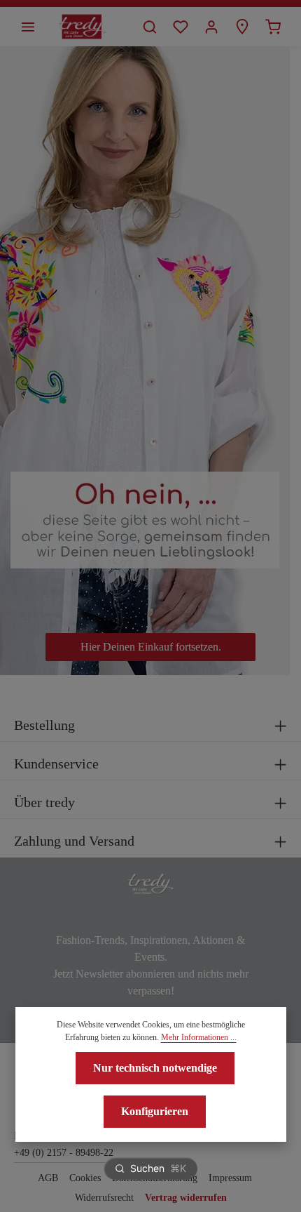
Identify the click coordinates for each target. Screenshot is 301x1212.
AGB (48, 1178)
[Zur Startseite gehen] (82, 26)
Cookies (85, 1178)
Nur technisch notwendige (155, 1068)
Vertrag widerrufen (186, 1197)
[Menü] (28, 27)
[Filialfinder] (242, 27)
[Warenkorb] (273, 27)
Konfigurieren (154, 1111)
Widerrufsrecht (104, 1197)
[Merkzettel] (181, 27)
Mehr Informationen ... (199, 1037)
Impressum (230, 1178)
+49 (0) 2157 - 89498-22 (63, 1152)
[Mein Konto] (211, 27)
